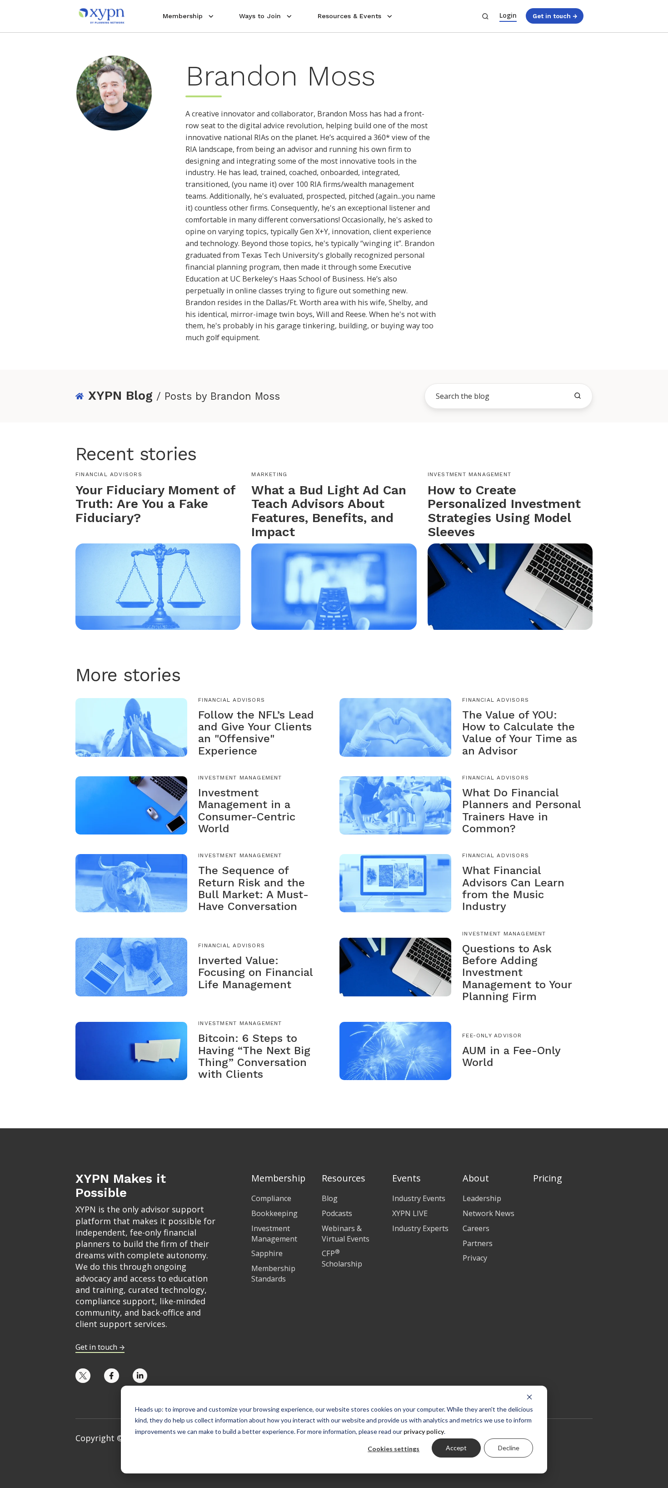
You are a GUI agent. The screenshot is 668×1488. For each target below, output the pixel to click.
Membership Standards (273, 1273)
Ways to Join (260, 16)
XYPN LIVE (410, 1213)
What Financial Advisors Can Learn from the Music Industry (513, 888)
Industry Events (418, 1198)
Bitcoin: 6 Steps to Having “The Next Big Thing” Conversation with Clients (254, 1056)
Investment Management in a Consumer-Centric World (246, 810)
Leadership (482, 1198)
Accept (456, 1448)
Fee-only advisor (492, 1035)
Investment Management (469, 474)
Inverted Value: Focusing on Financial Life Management (255, 972)
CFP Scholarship (342, 1258)
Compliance (271, 1198)
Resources (343, 1178)
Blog (330, 1198)
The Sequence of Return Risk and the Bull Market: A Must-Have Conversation (253, 888)
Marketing (269, 474)
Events (406, 1178)
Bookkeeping (274, 1213)
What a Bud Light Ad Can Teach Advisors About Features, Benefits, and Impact (328, 511)
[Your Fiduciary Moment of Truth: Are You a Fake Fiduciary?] (157, 586)
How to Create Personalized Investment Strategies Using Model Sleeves (504, 511)
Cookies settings (393, 1449)
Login (508, 15)
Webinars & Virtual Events (345, 1233)
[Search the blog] (577, 396)
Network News (488, 1213)
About (476, 1178)
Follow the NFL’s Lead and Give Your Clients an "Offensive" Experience (256, 733)
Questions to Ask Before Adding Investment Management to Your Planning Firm (517, 972)
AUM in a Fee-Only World (511, 1056)
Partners (478, 1243)
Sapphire (267, 1253)
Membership (183, 16)
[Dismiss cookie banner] (529, 1397)
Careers (476, 1228)
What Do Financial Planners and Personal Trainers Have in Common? (521, 810)
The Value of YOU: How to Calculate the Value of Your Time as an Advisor (519, 733)
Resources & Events (349, 16)
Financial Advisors (108, 474)
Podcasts (337, 1213)
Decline (508, 1448)
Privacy (475, 1258)
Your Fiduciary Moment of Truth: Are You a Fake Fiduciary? (155, 504)
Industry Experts (420, 1228)
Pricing (547, 1178)
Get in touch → (555, 16)
